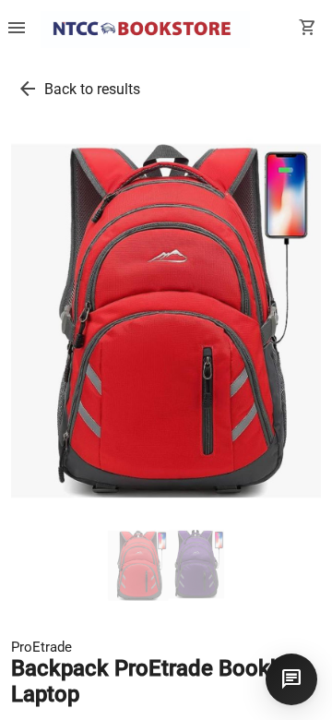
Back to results (92, 89)
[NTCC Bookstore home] (145, 29)
